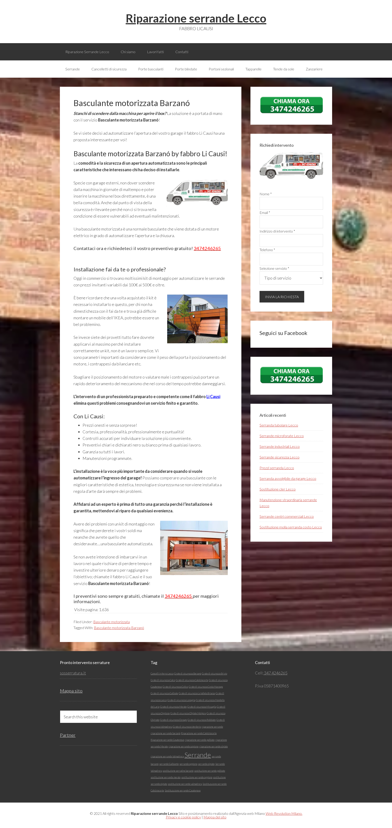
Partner (68, 735)
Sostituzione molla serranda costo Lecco (291, 527)
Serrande (197, 755)
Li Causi (213, 396)
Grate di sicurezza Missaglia (201, 706)
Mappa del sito (214, 817)
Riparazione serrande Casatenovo (167, 739)
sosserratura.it (73, 672)
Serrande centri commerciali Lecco (287, 516)
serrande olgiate (206, 763)
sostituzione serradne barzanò (178, 770)
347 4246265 (275, 672)
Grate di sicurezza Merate (173, 706)
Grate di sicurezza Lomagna (181, 700)
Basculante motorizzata (111, 622)
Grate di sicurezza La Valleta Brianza (197, 693)
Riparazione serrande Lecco (196, 18)
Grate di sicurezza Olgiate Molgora (188, 713)
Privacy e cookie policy (183, 817)
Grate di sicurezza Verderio (187, 726)
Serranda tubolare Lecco (279, 425)
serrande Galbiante (169, 763)
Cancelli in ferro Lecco (162, 673)
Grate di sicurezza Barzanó (187, 673)
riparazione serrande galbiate (200, 739)
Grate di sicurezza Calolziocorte (192, 680)
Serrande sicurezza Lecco (279, 457)
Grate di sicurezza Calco (163, 680)
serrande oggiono (188, 763)
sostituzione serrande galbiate (209, 770)
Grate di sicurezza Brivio (214, 673)
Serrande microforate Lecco (282, 436)
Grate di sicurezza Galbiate (164, 693)
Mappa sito (71, 690)
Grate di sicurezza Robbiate (202, 719)
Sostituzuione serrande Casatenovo (183, 790)
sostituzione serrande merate (166, 777)
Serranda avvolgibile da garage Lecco (288, 478)
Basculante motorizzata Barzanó (119, 627)
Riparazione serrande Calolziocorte (199, 733)
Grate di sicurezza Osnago (173, 719)
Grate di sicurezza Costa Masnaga (206, 686)
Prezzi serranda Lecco (277, 468)
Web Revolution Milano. (284, 813)
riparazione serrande (212, 726)
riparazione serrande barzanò (165, 733)
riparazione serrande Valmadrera (167, 756)
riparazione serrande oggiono (183, 746)
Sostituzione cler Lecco (278, 489)
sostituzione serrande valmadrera (185, 783)
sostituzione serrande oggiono (196, 777)
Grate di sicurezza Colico (175, 686)
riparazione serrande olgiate (213, 746)
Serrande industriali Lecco (280, 446)
